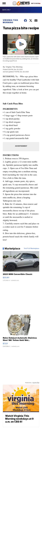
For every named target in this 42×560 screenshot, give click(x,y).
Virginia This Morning (10, 21)
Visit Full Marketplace (31, 248)
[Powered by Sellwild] (35, 383)
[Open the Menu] (4, 3)
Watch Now (35, 3)
